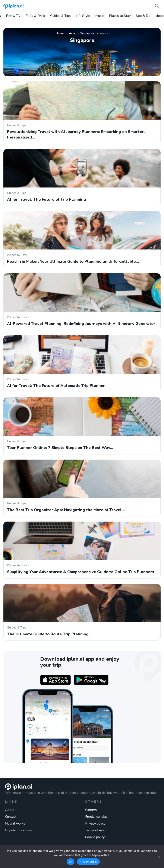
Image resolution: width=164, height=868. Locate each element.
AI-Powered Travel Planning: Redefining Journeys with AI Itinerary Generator (81, 323)
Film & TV (13, 16)
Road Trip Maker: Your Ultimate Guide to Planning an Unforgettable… (73, 261)
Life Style (83, 16)
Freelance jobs (96, 816)
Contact (10, 816)
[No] (159, 857)
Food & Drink (35, 16)
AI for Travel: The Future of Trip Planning (46, 199)
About (10, 809)
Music (99, 16)
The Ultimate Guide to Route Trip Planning (48, 634)
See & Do (143, 16)
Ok (71, 861)
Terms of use (94, 830)
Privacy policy (95, 823)
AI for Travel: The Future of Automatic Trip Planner (56, 385)
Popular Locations (18, 830)
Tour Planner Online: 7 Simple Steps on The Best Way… (60, 447)
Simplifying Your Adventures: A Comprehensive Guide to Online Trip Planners (80, 571)
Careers (91, 809)
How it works (15, 823)
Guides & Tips (60, 16)
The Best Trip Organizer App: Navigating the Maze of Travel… (66, 509)
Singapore (87, 33)
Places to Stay (120, 16)
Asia (72, 33)
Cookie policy (95, 837)
